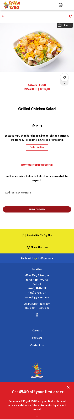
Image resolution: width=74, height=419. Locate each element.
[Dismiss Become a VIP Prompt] (68, 387)
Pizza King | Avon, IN (37, 370)
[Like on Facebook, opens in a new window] (37, 315)
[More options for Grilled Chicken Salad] (64, 77)
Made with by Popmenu (28, 258)
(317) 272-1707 (37, 292)
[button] (4, 16)
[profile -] (61, 5)
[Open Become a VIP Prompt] (37, 416)
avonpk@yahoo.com (37, 297)
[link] (37, 147)
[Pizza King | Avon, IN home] (18, 5)
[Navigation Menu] (69, 5)
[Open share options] (70, 16)
